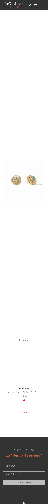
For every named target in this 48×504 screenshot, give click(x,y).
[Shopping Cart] (35, 5)
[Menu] (41, 5)
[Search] (30, 5)
